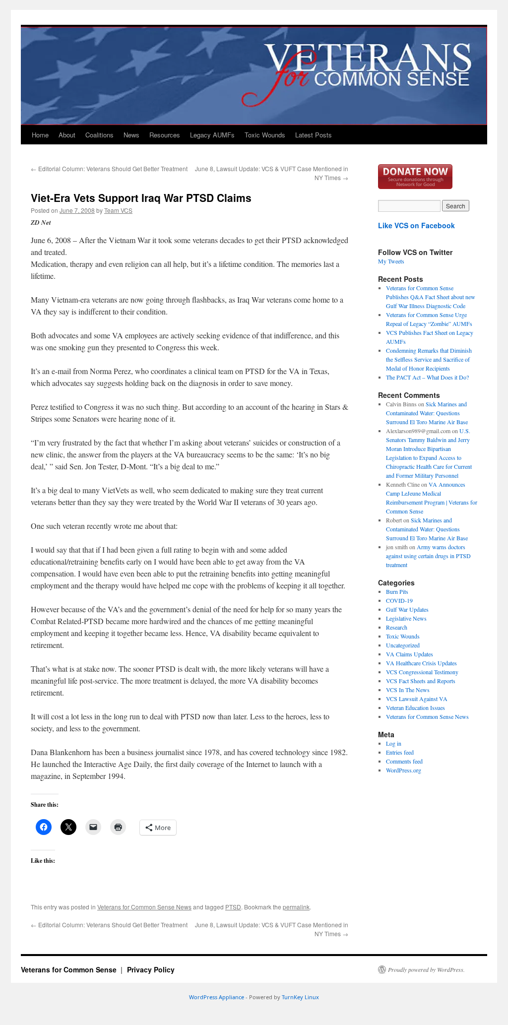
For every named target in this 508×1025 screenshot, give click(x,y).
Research (396, 627)
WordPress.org (403, 770)
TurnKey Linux (300, 997)
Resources (164, 134)
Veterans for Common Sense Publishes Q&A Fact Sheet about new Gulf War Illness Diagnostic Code (430, 297)
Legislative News (406, 618)
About (67, 134)
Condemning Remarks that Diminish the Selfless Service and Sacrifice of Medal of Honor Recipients (429, 359)
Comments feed (404, 761)
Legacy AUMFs (212, 134)
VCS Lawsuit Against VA (416, 699)
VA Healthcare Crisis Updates (421, 663)
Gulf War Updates (407, 609)
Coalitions (99, 134)
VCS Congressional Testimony (422, 672)
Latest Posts (313, 134)
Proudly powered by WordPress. (426, 969)
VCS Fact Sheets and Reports (420, 681)
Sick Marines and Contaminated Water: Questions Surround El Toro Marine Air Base (427, 413)
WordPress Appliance (216, 997)
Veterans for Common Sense (70, 969)
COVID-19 (399, 600)
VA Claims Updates (409, 654)
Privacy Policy (151, 969)
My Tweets (391, 261)
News (131, 134)
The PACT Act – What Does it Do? (427, 377)
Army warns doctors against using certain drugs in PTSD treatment (428, 556)
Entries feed (400, 752)
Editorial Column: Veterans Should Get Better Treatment (109, 168)
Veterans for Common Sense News (144, 906)
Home (40, 134)
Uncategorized (403, 645)
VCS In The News (408, 690)
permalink (296, 906)
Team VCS (118, 210)
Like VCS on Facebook (416, 225)
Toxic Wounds (265, 134)
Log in (393, 743)
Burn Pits (397, 591)
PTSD (233, 906)
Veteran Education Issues (415, 707)
